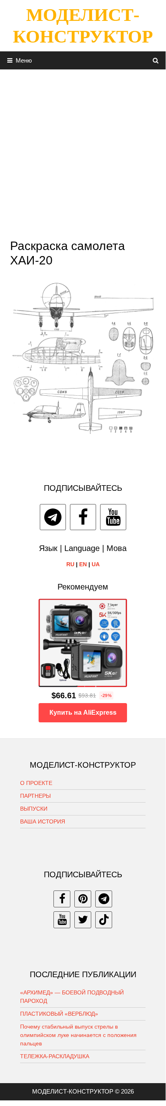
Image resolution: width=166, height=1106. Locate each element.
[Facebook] (83, 517)
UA (96, 564)
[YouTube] (113, 517)
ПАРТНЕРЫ (35, 796)
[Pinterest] (82, 898)
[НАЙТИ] (156, 60)
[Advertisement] (83, 152)
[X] (82, 919)
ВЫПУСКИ (33, 808)
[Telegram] (53, 517)
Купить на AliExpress (83, 712)
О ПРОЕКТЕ (36, 783)
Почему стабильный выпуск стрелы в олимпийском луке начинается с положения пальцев (78, 1035)
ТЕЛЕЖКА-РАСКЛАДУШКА (54, 1056)
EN (83, 564)
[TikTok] (103, 919)
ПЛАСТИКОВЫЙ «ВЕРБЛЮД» (59, 1013)
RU (70, 564)
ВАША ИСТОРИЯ (42, 821)
